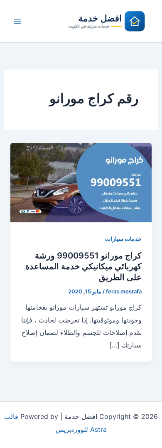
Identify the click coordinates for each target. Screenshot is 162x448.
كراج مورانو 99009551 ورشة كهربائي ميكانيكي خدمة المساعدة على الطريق (83, 266)
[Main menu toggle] (17, 21)
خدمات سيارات (123, 238)
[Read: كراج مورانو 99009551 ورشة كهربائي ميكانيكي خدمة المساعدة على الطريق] (81, 182)
